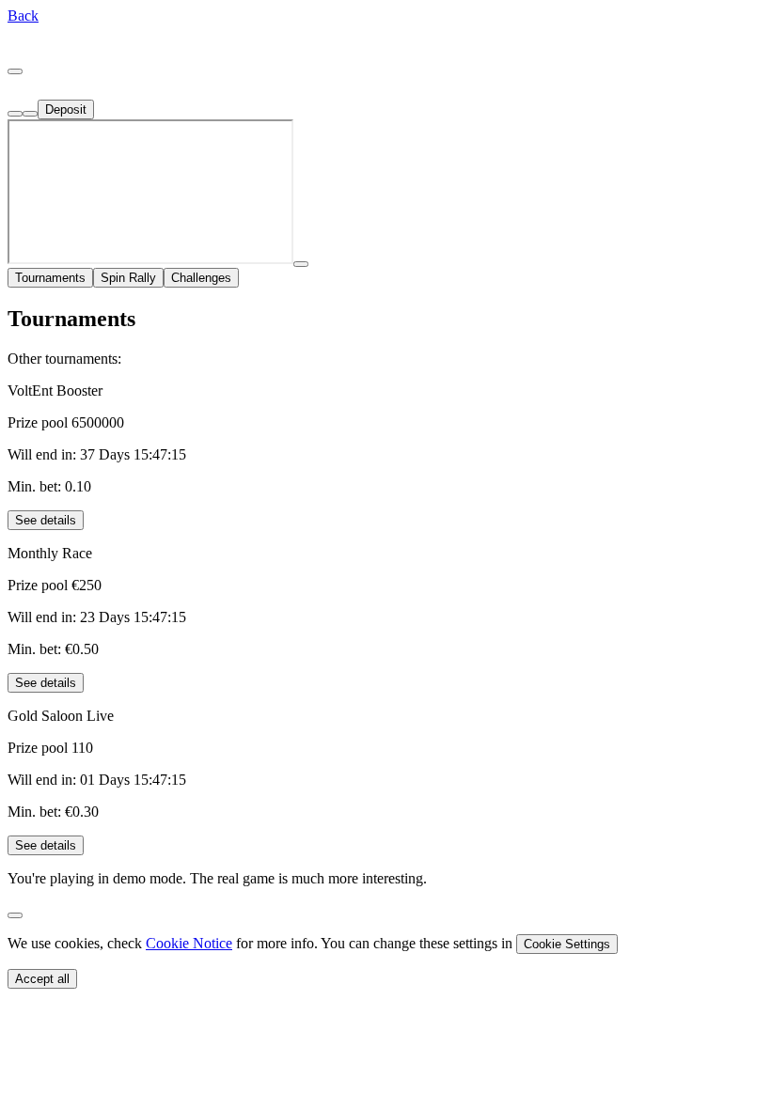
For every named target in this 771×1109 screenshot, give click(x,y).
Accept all (42, 979)
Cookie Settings (567, 944)
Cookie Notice (189, 943)
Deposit (66, 109)
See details (45, 520)
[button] (23, 15)
